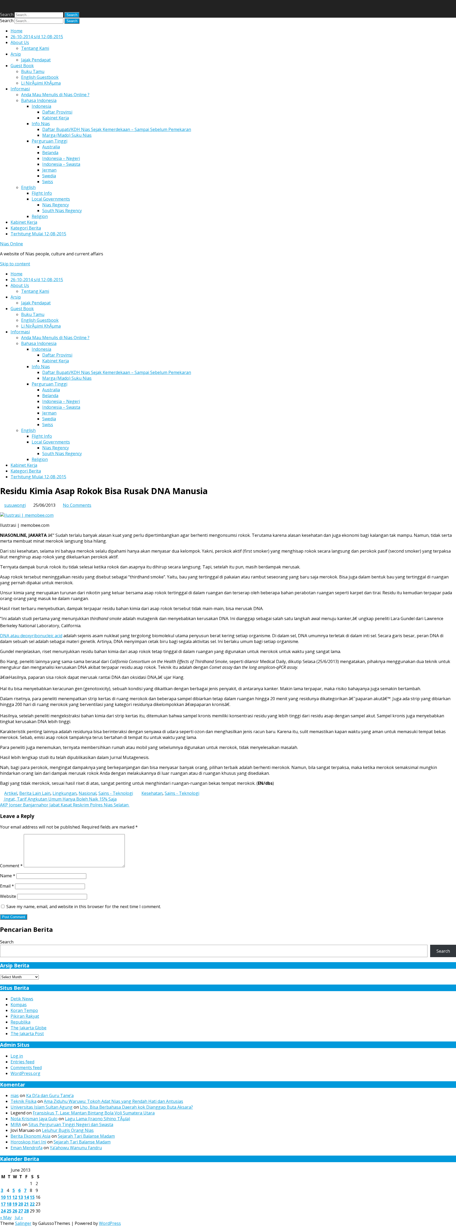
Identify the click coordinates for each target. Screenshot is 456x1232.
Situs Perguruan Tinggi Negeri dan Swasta (70, 1124)
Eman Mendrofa (26, 1148)
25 (9, 1211)
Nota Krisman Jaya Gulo (34, 1119)
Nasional (87, 793)
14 (26, 1197)
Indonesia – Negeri (61, 158)
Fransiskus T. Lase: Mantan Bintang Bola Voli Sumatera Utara (94, 1113)
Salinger (23, 1223)
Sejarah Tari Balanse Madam (86, 1136)
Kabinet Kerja (55, 118)
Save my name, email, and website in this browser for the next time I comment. (83, 906)
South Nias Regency (62, 210)
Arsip (16, 54)
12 (14, 1197)
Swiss (47, 181)
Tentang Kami (35, 48)
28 (26, 1211)
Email (7, 886)
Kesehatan (152, 793)
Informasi (20, 89)
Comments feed (26, 1067)
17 (3, 1204)
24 (3, 1211)
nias (15, 1095)
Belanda (50, 152)
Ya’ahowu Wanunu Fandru (76, 1148)
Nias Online (11, 244)
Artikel (10, 793)
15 (32, 1197)
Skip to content (15, 264)
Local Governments (51, 199)
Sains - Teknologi (115, 793)
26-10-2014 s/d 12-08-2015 (37, 37)
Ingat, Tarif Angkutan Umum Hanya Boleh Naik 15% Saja (60, 799)
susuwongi (15, 505)
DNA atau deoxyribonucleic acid (31, 636)
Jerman (49, 170)
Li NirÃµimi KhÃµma (41, 83)
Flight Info (42, 193)
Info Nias (41, 123)
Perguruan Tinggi (49, 141)
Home (16, 31)
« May (6, 1217)
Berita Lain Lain (34, 793)
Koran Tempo (24, 1010)
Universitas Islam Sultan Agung (42, 1107)
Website (8, 896)
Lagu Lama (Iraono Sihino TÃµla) (97, 1119)
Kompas (19, 1004)
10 (3, 1197)
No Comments (77, 505)
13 (20, 1197)
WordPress (110, 1223)
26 (14, 1211)
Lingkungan (65, 793)
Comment (11, 866)
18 (9, 1204)
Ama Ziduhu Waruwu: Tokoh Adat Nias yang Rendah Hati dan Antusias (113, 1101)
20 (20, 1204)
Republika (20, 1022)
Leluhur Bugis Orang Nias (68, 1130)
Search (6, 14)
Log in (17, 1056)
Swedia (49, 176)
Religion (40, 216)
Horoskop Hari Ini (28, 1142)
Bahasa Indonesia (38, 100)
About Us (20, 42)
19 (14, 1204)
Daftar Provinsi (57, 112)
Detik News (22, 999)
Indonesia (41, 106)
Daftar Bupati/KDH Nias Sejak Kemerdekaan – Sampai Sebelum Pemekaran (116, 129)
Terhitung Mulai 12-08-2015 (38, 234)
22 (32, 1204)
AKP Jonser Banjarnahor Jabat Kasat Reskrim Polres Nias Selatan (65, 805)
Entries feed (22, 1062)
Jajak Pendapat (36, 60)
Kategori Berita (26, 228)
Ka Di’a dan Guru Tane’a (50, 1095)
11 (9, 1197)
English (28, 187)
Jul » (19, 1217)
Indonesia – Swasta (61, 164)
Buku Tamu (32, 71)
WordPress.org (25, 1073)
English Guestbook (40, 77)
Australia (51, 147)
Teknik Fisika (23, 1101)
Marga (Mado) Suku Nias (67, 135)
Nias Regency (55, 205)
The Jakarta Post (27, 1033)
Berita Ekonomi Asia (30, 1136)
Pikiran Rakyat (25, 1016)
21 (26, 1204)
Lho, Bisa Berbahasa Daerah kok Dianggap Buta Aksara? (136, 1107)
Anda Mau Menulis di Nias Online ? (55, 95)
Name (7, 876)
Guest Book (22, 66)
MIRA (16, 1124)
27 (20, 1211)
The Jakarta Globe (28, 1028)
